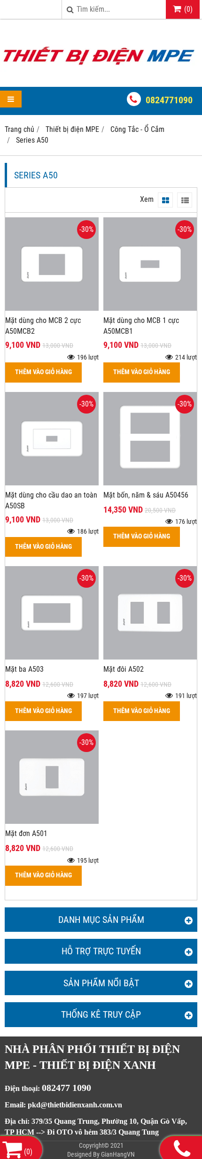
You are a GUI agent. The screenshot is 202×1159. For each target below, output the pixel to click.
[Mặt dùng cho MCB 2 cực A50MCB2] (52, 308)
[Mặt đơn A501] (52, 821)
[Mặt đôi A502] (150, 656)
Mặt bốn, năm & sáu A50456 (145, 495)
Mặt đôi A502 (123, 669)
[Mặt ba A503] (52, 656)
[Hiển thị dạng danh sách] (184, 199)
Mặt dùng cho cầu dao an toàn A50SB (51, 500)
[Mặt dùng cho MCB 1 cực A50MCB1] (150, 308)
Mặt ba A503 (24, 669)
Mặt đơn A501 (26, 833)
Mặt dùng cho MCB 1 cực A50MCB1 (141, 326)
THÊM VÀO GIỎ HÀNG (43, 372)
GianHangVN (118, 1154)
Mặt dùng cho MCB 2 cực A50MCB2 (43, 326)
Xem (147, 199)
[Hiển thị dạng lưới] (165, 199)
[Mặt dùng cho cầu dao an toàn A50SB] (52, 482)
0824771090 (169, 100)
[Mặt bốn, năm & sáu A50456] (150, 482)
